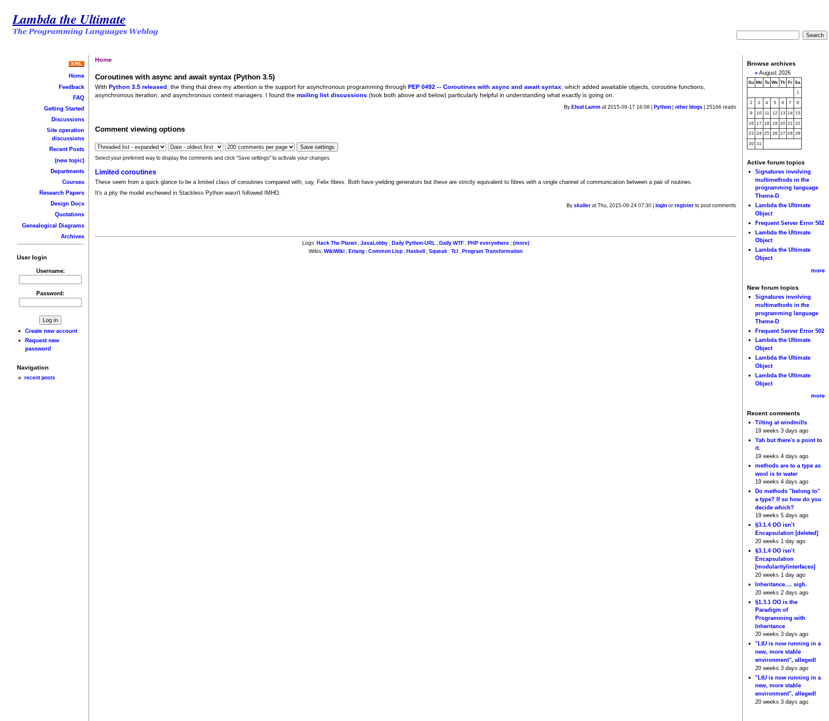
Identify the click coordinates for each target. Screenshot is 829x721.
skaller (582, 205)
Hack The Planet (336, 243)
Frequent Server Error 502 (789, 223)
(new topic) (69, 160)
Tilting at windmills (781, 422)
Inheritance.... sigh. (781, 584)
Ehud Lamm (586, 107)
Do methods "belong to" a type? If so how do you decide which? (788, 499)
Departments (67, 171)
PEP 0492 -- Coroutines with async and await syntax (484, 86)
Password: (50, 293)
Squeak (438, 251)
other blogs (688, 107)
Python (662, 107)
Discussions (67, 119)
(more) (521, 243)
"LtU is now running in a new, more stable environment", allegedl (788, 651)
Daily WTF (451, 243)
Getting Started (64, 108)
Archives (72, 236)
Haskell (415, 251)
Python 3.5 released (138, 86)
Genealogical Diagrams (53, 225)
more (818, 270)
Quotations (69, 214)
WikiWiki (334, 251)
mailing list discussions (332, 95)
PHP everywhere (488, 243)
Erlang (356, 251)
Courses (73, 182)
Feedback (71, 87)
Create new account (51, 331)
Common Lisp (385, 251)
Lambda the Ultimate (69, 18)
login (661, 205)
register (684, 205)
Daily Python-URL (413, 243)
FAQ (78, 98)
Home (76, 76)
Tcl (454, 251)
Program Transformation (492, 251)
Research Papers (61, 193)
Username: (50, 271)
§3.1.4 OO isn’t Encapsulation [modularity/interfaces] (785, 558)
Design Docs (67, 203)
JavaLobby (374, 243)
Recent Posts (66, 149)
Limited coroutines (125, 172)
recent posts (39, 377)
